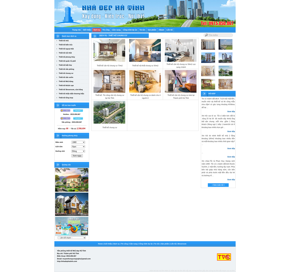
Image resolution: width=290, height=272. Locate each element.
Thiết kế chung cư (66, 73)
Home (100, 244)
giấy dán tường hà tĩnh (210, 270)
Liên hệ (169, 30)
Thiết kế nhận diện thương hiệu (71, 93)
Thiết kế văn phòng (66, 69)
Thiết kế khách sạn (66, 85)
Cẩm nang (116, 30)
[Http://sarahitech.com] (71, 236)
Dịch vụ (96, 30)
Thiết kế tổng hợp (66, 98)
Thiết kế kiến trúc (65, 45)
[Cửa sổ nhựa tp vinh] (71, 216)
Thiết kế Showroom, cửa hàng (71, 89)
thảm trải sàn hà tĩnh (157, 270)
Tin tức (142, 30)
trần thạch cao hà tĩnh (227, 270)
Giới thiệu (87, 30)
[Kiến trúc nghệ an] (71, 191)
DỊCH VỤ (103, 35)
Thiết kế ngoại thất (66, 49)
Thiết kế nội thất (65, 53)
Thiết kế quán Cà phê (67, 61)
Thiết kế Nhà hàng (66, 81)
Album (161, 30)
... (202, 153)
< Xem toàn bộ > (218, 185)
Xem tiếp (231, 111)
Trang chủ (76, 30)
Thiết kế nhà (64, 41)
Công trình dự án (130, 30)
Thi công (106, 30)
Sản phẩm (152, 30)
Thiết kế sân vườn (66, 77)
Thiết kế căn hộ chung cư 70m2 (110, 66)
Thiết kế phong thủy (67, 57)
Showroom (182, 244)
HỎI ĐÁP (211, 93)
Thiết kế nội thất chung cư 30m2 (145, 66)
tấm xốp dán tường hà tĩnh (192, 270)
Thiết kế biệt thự (65, 65)
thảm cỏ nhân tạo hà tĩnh (173, 270)
